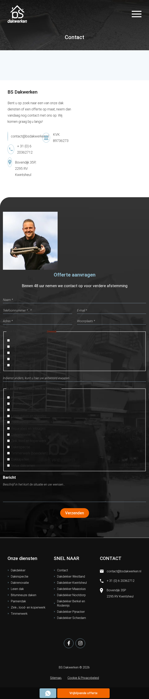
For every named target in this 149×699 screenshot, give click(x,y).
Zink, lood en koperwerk (28, 441)
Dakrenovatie (21, 435)
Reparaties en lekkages (28, 428)
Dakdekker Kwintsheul (72, 583)
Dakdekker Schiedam (71, 618)
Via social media (23, 359)
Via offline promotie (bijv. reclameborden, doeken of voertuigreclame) (62, 353)
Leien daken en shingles (28, 416)
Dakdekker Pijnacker (71, 612)
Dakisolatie (19, 410)
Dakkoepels (20, 422)
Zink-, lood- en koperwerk (28, 607)
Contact (62, 570)
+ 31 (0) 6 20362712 (120, 581)
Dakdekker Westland (71, 576)
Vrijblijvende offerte (83, 693)
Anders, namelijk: (23, 365)
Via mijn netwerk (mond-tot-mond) (36, 340)
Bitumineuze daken (25, 404)
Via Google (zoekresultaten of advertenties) (43, 347)
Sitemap (55, 678)
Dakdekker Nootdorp (71, 595)
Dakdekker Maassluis (71, 589)
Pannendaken (21, 397)
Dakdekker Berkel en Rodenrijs (71, 603)
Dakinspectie (20, 447)
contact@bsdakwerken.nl (30, 136)
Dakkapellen (20, 459)
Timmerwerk (19, 613)
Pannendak (18, 601)
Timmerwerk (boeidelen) (29, 453)
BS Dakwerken (69, 667)
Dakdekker (18, 570)
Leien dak (17, 589)
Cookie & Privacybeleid (83, 678)
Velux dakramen (23, 465)
